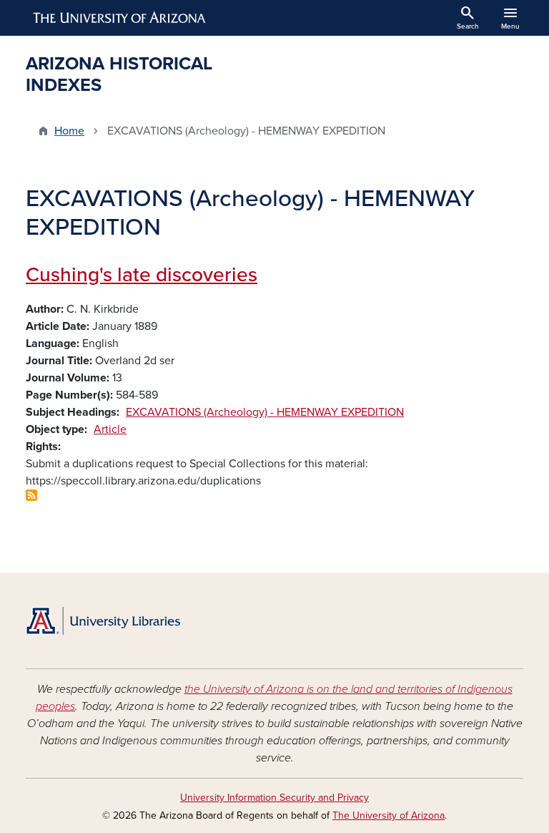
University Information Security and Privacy (274, 797)
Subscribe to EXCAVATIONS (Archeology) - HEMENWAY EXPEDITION (31, 495)
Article (110, 429)
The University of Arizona (388, 815)
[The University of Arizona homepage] (120, 18)
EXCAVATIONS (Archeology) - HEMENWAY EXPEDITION (265, 412)
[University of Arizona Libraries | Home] (103, 621)
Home (69, 131)
